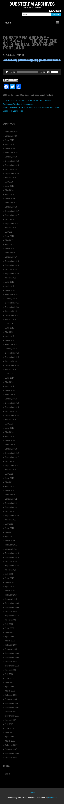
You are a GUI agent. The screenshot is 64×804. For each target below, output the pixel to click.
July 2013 (9, 424)
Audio (10, 95)
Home (32, 793)
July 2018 (9, 182)
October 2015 (11, 311)
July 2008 (9, 674)
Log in (7, 774)
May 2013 (9, 432)
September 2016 (12, 274)
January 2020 (11, 136)
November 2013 (12, 407)
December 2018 (12, 161)
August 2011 (10, 520)
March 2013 (10, 440)
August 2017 (10, 228)
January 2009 (11, 649)
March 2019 (10, 148)
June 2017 (9, 236)
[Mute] (48, 72)
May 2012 (9, 482)
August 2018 (10, 178)
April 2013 (9, 436)
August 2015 (10, 319)
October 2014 (11, 361)
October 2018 (11, 169)
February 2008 (11, 695)
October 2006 (11, 758)
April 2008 (9, 687)
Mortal (42, 95)
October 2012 (11, 461)
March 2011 (10, 541)
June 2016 (9, 282)
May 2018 (9, 190)
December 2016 (12, 261)
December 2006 (12, 753)
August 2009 (10, 620)
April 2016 (9, 286)
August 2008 (10, 670)
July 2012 (9, 474)
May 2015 (9, 332)
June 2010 (9, 578)
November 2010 (12, 557)
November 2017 (12, 215)
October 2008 (11, 662)
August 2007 (10, 720)
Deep (27, 95)
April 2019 (9, 144)
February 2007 (11, 745)
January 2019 (11, 157)
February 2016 (11, 294)
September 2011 (12, 516)
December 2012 (12, 453)
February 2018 (11, 203)
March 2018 (10, 198)
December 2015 (12, 303)
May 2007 (9, 733)
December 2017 (12, 211)
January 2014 (11, 399)
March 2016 (10, 290)
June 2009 (9, 628)
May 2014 (9, 382)
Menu (8, 22)
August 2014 (10, 370)
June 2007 (9, 728)
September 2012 (12, 466)
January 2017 (11, 257)
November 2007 (12, 707)
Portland (49, 95)
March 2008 (10, 691)
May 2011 (9, 532)
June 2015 (9, 328)
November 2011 (12, 507)
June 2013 (9, 428)
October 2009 (11, 612)
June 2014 (9, 378)
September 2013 (12, 415)
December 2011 (12, 503)
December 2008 (12, 653)
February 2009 (11, 645)
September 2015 (12, 315)
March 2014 (10, 390)
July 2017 (9, 232)
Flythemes (52, 798)
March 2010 (10, 591)
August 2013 (10, 420)
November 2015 (12, 307)
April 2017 (9, 244)
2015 (5, 95)
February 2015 (11, 345)
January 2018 (11, 207)
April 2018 (9, 194)
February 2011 (11, 545)
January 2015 (11, 349)
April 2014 (9, 386)
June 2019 (9, 140)
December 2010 (12, 553)
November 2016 (12, 265)
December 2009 (12, 603)
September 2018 (12, 173)
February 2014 (11, 395)
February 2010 (11, 595)
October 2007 (11, 712)
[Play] (7, 72)
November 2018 (12, 165)
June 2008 (9, 678)
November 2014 (12, 357)
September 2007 (12, 716)
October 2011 (10, 511)
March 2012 (10, 491)
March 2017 (10, 249)
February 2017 (11, 253)
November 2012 (12, 457)
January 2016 (11, 299)
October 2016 (11, 269)
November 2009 (12, 607)
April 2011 (9, 536)
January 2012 (11, 499)
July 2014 (9, 374)
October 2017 (11, 219)
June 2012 (9, 478)
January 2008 (11, 699)
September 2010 (12, 566)
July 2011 (9, 524)
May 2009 (9, 632)
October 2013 (11, 411)
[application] (32, 72)
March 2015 (10, 340)
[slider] (55, 71)
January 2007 (11, 749)
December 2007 (12, 703)
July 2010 (9, 574)
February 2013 (11, 445)
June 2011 (9, 528)
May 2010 (9, 582)
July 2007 (9, 724)
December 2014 (12, 353)
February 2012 (11, 495)
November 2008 (12, 657)
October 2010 (11, 561)
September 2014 (12, 365)
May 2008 (9, 682)
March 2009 (10, 641)
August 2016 (10, 278)
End (32, 95)
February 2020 (11, 132)
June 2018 (9, 186)
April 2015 (9, 336)
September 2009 (12, 616)
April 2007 (9, 737)
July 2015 (9, 324)
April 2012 (9, 486)
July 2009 (9, 624)
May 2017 (9, 240)
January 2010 (11, 599)
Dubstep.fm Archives (32, 4)
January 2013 (11, 449)
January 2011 (11, 549)
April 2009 (9, 637)
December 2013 (12, 403)
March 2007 (10, 741)
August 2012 (10, 470)
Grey (37, 95)
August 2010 (10, 570)
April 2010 (9, 586)
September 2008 (12, 666)
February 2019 (11, 153)
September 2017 (12, 224)
